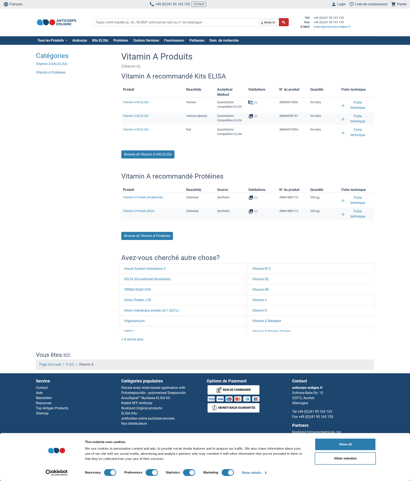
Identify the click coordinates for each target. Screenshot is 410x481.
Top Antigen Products (52, 408)
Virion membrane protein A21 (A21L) (151, 310)
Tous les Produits (51, 40)
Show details (251, 472)
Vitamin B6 (260, 290)
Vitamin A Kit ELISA (136, 102)
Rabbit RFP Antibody (136, 403)
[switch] (152, 472)
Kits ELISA (100, 40)
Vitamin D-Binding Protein (271, 331)
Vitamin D (259, 310)
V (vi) (70, 364)
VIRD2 (128, 331)
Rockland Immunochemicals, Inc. (317, 432)
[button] (132, 339)
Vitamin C (259, 300)
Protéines (120, 40)
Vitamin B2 (260, 279)
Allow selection (345, 458)
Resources (43, 403)
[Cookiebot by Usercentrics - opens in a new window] (56, 472)
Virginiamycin (134, 321)
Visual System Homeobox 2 (145, 269)
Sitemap (42, 413)
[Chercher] (284, 22)
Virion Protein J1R (137, 300)
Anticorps (79, 40)
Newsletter (44, 398)
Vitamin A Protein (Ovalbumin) (143, 197)
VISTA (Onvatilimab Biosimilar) (147, 279)
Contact (198, 4)
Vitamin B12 (261, 269)
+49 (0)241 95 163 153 (172, 4)
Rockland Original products (141, 408)
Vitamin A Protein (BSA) (138, 211)
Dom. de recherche (224, 40)
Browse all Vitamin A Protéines (147, 236)
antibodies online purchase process (147, 418)
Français (15, 4)
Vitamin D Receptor (266, 321)
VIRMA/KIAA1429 (137, 290)
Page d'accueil (50, 364)
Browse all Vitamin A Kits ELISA (148, 154)
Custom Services (146, 40)
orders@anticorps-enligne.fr (332, 26)
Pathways (196, 40)
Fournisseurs (174, 40)
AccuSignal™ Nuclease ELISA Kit (145, 398)
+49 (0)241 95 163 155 (316, 417)
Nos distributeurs (134, 423)
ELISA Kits (129, 413)
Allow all (345, 444)
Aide (39, 393)
